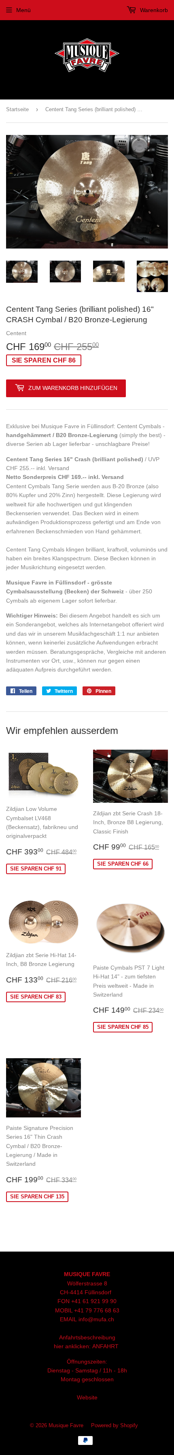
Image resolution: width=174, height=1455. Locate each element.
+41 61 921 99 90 (94, 1301)
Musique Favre (66, 1425)
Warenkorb (153, 10)
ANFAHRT (105, 1346)
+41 (79, 1310)
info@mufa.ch (96, 1319)
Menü (23, 10)
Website (87, 1397)
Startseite (17, 109)
